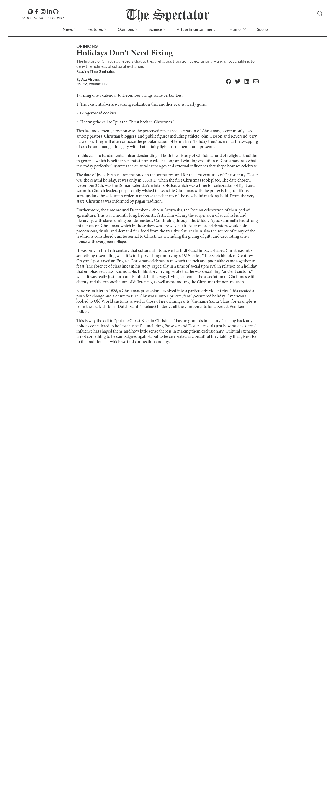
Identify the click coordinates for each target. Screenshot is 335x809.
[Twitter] (237, 82)
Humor (235, 29)
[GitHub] (56, 11)
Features (95, 29)
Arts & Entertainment (196, 29)
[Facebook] (36, 11)
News (68, 29)
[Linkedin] (49, 11)
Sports (263, 29)
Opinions (126, 29)
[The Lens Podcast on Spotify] (30, 11)
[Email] (256, 82)
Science (155, 29)
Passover (172, 326)
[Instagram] (43, 11)
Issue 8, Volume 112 (92, 83)
